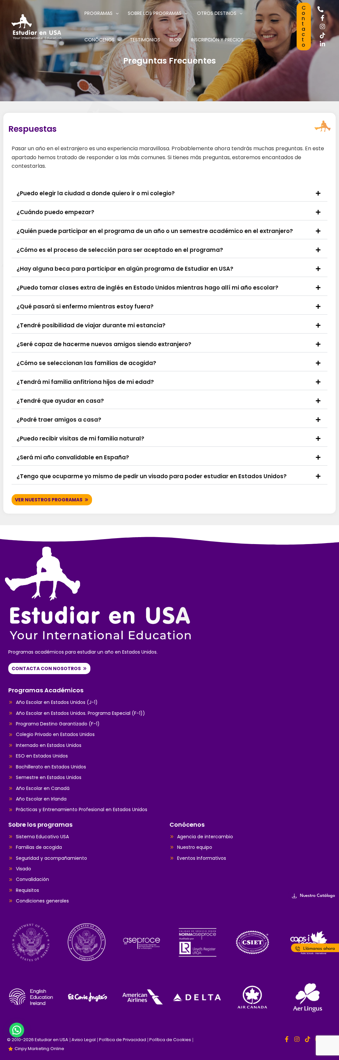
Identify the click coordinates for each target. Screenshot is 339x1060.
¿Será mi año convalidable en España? (73, 457)
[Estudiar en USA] (36, 26)
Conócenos (99, 39)
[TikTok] (322, 35)
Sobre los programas (154, 13)
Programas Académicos (45, 690)
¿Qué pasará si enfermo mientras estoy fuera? (85, 306)
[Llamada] (320, 9)
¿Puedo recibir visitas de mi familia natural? (80, 438)
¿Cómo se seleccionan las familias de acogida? (86, 363)
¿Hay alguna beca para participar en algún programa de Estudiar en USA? (125, 269)
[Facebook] (322, 18)
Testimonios (145, 39)
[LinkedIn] (322, 44)
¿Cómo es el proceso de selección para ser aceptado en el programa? (120, 250)
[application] (116, 13)
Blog (176, 39)
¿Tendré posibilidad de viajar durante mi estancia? (91, 325)
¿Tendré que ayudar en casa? (60, 401)
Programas (98, 13)
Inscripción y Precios (217, 39)
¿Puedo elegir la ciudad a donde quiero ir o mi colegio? (96, 193)
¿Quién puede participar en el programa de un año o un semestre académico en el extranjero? (155, 231)
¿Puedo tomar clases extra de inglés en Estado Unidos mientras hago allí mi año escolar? (147, 288)
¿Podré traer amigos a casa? (59, 420)
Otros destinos (216, 13)
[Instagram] (322, 26)
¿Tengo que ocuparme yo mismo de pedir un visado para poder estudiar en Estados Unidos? (152, 476)
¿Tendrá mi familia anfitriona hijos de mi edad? (85, 382)
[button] (304, 26)
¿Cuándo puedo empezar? (55, 212)
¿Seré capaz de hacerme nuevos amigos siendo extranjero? (104, 344)
